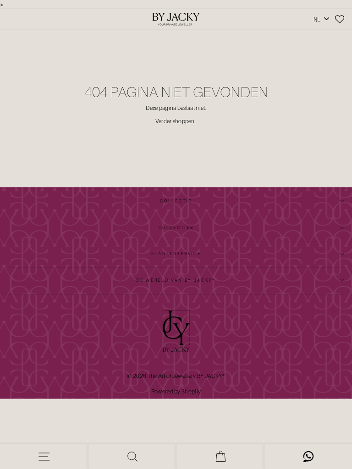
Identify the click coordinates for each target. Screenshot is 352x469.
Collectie (176, 200)
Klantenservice (176, 253)
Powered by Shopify (176, 391)
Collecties (176, 227)
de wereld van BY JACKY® (176, 280)
